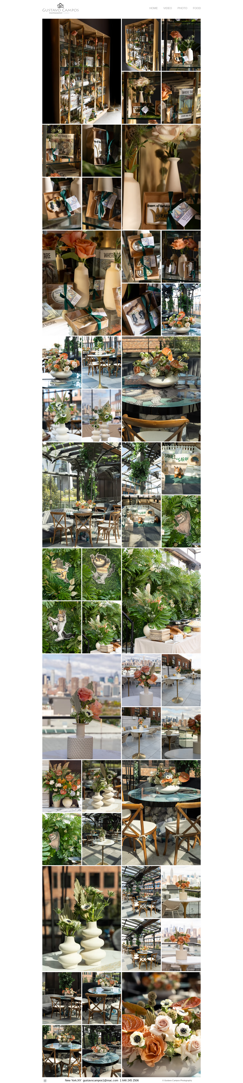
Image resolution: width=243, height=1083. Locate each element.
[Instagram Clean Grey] (45, 1081)
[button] (166, 8)
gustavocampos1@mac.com (100, 1080)
